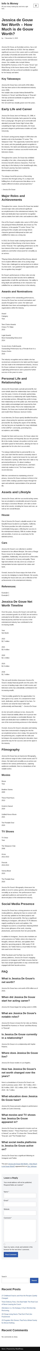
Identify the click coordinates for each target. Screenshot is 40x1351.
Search (4, 1276)
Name (6, 1192)
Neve (3, 1349)
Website (6, 1209)
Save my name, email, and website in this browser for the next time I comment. (18, 1248)
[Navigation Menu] (35, 5)
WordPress (19, 1349)
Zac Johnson (31, 1166)
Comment (8, 1218)
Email (6, 1200)
